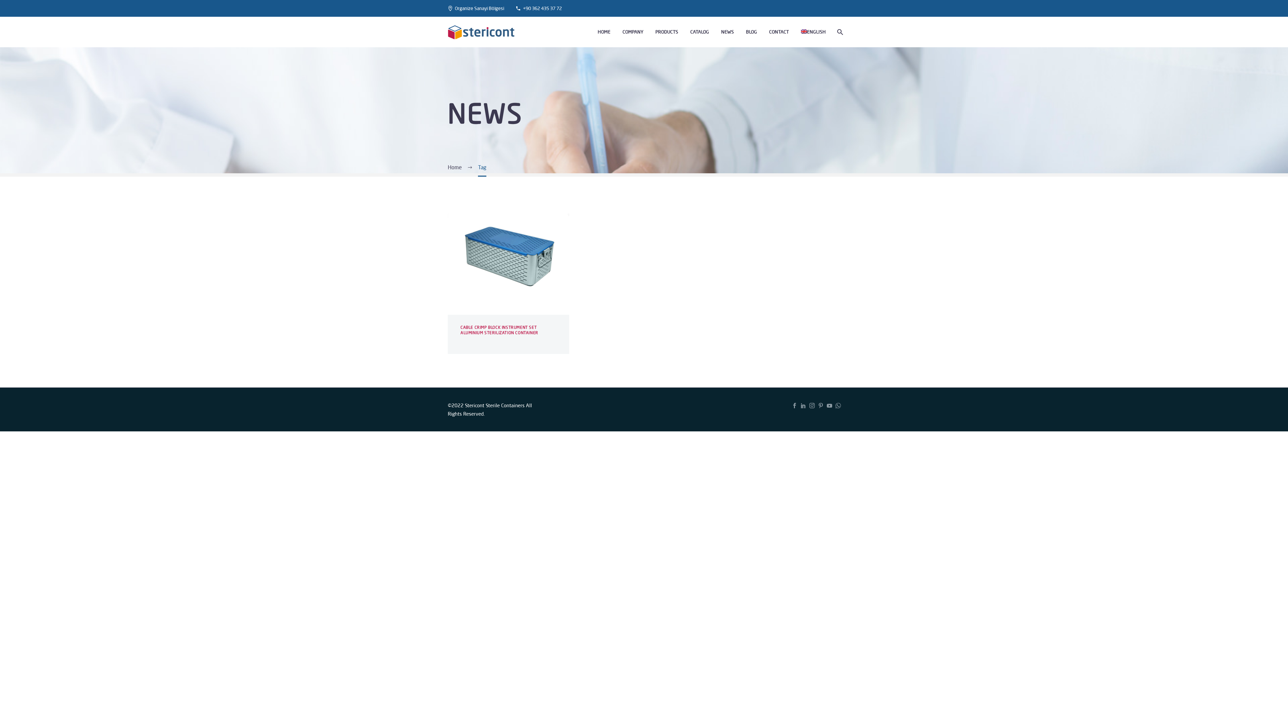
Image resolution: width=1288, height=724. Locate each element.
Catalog (699, 32)
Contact (779, 32)
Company (633, 32)
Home (604, 32)
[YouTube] (829, 405)
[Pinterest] (820, 405)
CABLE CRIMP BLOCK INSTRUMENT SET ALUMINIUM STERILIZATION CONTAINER (499, 330)
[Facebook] (794, 405)
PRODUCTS (666, 32)
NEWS (727, 32)
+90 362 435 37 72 (542, 8)
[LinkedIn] (803, 405)
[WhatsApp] (838, 405)
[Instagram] (812, 405)
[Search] (839, 32)
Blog (751, 32)
